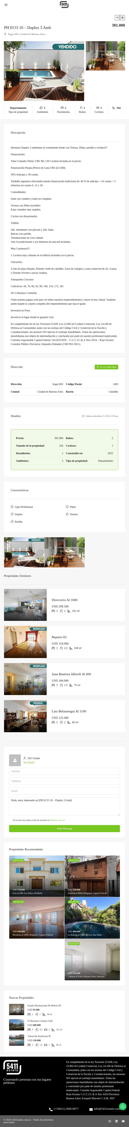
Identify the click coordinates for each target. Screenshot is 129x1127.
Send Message (64, 828)
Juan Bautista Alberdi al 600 (71, 674)
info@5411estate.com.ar (108, 1108)
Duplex (19, 514)
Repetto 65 (59, 637)
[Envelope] (123, 1121)
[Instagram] (109, 1121)
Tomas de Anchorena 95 (39, 1036)
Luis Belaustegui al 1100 (69, 711)
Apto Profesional (24, 506)
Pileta (73, 506)
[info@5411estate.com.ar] (91, 1109)
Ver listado (29, 762)
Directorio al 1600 (64, 600)
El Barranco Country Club (40, 1021)
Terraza (74, 514)
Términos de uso (57, 820)
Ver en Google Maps (107, 367)
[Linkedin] (116, 1121)
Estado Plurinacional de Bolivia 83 (44, 1005)
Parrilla (18, 521)
